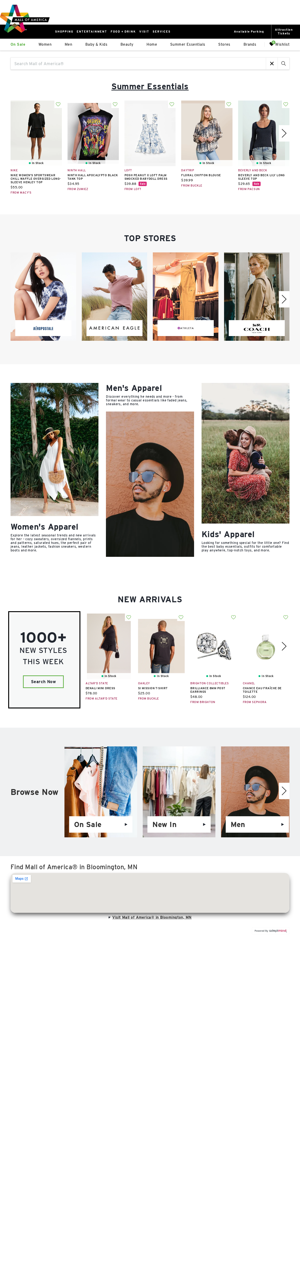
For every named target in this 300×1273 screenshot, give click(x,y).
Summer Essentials (150, 86)
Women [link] (45, 44)
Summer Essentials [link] (187, 44)
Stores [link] (224, 44)
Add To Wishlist (58, 104)
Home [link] (151, 44)
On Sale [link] (18, 44)
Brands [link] (250, 44)
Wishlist (282, 44)
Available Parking (249, 31)
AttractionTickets (284, 31)
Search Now (43, 681)
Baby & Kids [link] (96, 44)
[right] (284, 133)
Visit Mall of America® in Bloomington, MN (151, 917)
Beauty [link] (127, 44)
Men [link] (68, 44)
